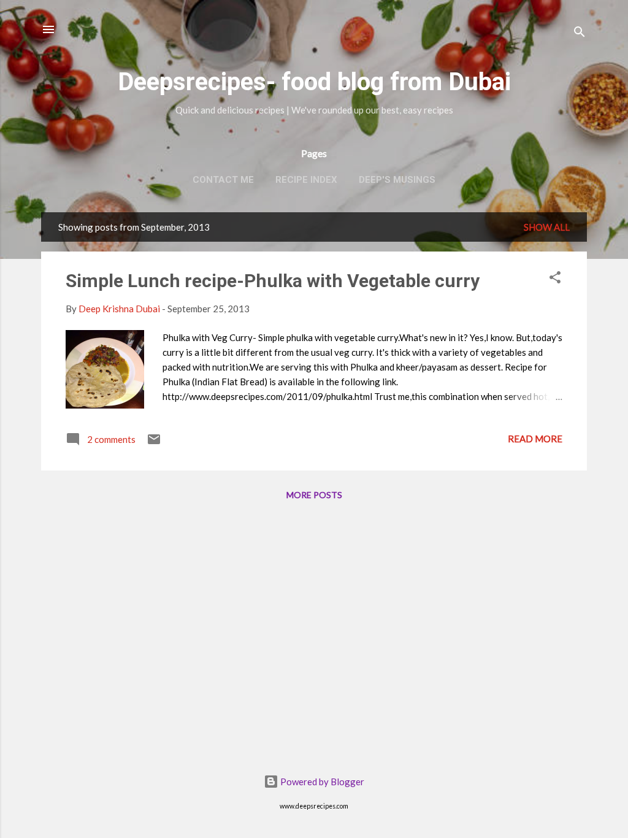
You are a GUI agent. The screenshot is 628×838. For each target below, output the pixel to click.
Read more (535, 438)
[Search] (579, 33)
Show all (547, 227)
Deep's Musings (397, 179)
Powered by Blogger (321, 781)
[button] (555, 279)
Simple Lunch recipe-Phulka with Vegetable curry (273, 280)
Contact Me (223, 179)
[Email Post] (154, 442)
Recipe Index (306, 179)
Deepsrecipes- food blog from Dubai (314, 81)
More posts (314, 495)
